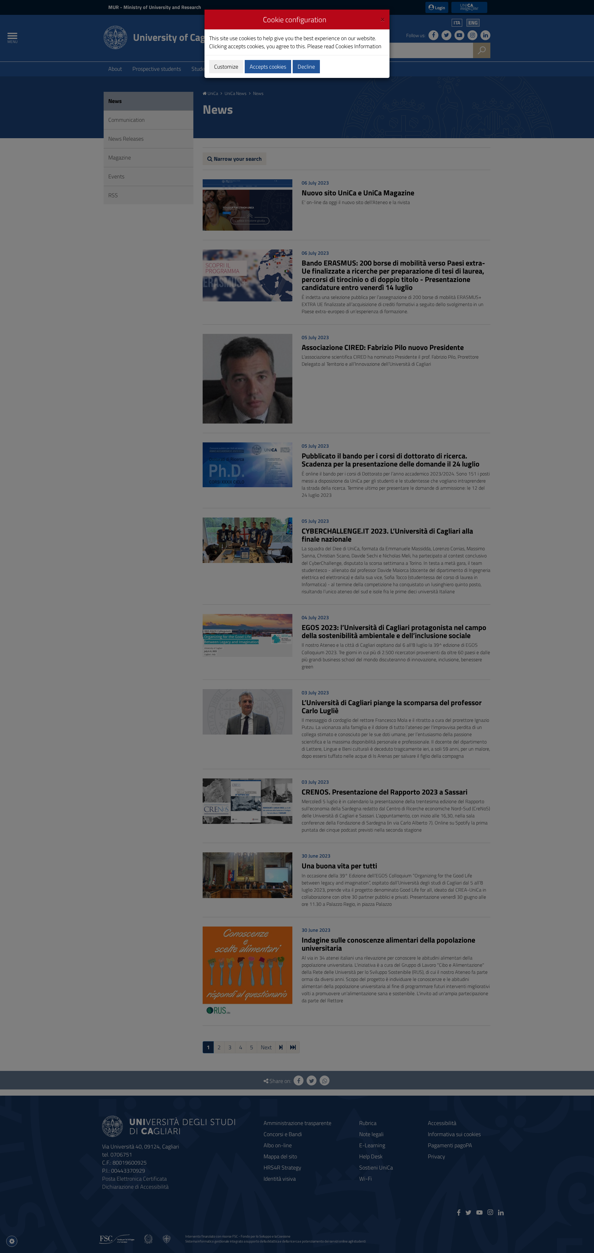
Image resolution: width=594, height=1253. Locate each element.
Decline (306, 66)
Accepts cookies (268, 66)
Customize (226, 66)
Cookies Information (358, 46)
